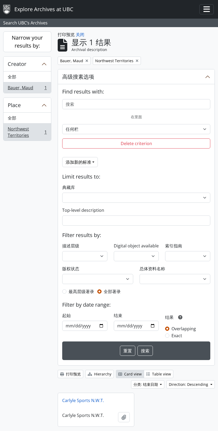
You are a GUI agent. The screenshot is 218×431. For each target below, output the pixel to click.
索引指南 (173, 246)
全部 (12, 77)
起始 (66, 315)
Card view (132, 374)
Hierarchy (102, 374)
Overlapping (183, 329)
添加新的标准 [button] (78, 162)
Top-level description (83, 210)
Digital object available (136, 246)
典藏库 (68, 187)
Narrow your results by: (27, 41)
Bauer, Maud (27, 89)
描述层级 (70, 246)
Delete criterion (136, 143)
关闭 (80, 34)
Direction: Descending (189, 384)
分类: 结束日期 (146, 384)
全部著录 (112, 291)
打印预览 (73, 374)
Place (14, 105)
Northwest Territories (27, 132)
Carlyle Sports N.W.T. (83, 400)
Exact (176, 336)
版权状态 (70, 269)
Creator (17, 63)
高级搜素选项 (78, 76)
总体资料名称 (152, 269)
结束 (118, 315)
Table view (161, 374)
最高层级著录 (81, 291)
